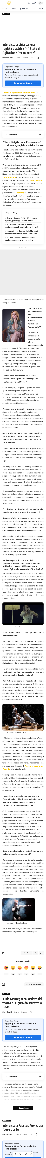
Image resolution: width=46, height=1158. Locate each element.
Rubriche (6, 1120)
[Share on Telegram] (25, 1154)
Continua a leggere (23, 1108)
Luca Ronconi (9, 177)
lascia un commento (35, 984)
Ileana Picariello (7, 1134)
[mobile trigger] (4, 3)
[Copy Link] (30, 1154)
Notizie (6, 14)
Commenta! (26, 58)
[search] (29, 3)
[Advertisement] (23, 29)
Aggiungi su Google (23, 83)
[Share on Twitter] (20, 1154)
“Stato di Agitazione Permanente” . (19, 92)
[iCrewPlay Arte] (9, 3)
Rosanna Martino (7, 58)
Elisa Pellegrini (7, 1012)
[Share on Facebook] (15, 1154)
